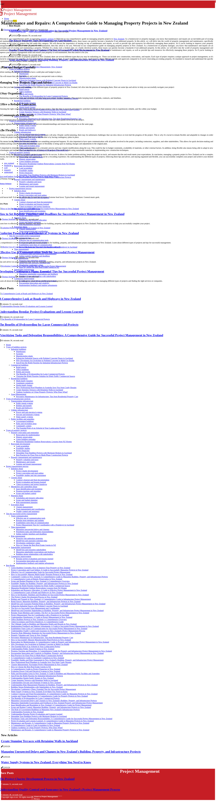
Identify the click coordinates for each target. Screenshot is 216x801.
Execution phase (17, 505)
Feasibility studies (23, 448)
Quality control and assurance (27, 511)
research (7, 170)
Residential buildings (19, 378)
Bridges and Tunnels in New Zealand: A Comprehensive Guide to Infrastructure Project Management (51, 599)
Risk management (18, 536)
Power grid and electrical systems (29, 412)
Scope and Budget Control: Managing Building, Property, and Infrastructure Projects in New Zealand (51, 707)
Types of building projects (16, 347)
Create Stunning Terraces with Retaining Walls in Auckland (39, 390)
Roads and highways (24, 408)
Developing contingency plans (28, 543)
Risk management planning (27, 502)
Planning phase (17, 496)
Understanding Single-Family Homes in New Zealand (32, 678)
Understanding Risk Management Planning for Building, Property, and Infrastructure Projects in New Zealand (54, 685)
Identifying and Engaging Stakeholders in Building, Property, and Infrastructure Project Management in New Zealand (57, 610)
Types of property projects (18, 32)
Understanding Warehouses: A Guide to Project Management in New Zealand (41, 617)
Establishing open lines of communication (32, 523)
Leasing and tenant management (28, 464)
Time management (18, 527)
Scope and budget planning (27, 500)
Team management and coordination (30, 509)
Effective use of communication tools (30, 518)
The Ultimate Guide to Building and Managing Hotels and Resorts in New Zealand (44, 624)
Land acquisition (22, 446)
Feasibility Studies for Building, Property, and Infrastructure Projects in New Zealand (44, 583)
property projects (47, 39)
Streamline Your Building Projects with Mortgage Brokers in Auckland (44, 453)
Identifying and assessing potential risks (31, 541)
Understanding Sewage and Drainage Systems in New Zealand (36, 683)
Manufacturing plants (24, 356)
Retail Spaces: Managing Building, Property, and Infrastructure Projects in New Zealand (45, 601)
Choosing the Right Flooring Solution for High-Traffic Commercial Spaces (45, 376)
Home (6, 19)
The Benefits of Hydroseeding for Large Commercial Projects (40, 374)
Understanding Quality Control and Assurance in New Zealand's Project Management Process (48, 631)
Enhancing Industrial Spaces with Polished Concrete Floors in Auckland (44, 358)
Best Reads (10, 565)
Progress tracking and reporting (28, 491)
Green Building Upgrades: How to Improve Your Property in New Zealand (40, 568)
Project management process (17, 466)
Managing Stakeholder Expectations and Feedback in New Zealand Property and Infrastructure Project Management (57, 703)
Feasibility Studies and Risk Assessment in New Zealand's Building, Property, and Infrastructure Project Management (57, 660)
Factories (19, 354)
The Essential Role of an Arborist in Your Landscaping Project (40, 428)
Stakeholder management (21, 547)
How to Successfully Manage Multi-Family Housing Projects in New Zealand (41, 574)
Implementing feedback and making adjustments (35, 563)
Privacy (37, 799)
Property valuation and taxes (27, 460)
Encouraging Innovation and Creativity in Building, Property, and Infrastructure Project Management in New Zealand (57, 653)
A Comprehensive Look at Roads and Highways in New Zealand (37, 592)
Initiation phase (17, 469)
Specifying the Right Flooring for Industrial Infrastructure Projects (42, 363)
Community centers (23, 426)
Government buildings (25, 421)
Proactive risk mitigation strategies (29, 538)
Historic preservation (24, 437)
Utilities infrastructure (19, 410)
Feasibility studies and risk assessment (31, 475)
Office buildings (22, 369)
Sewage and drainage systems (28, 415)
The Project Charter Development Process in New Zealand (34, 597)
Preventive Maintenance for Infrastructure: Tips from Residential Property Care (47, 396)
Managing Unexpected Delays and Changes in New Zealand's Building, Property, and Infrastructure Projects (54, 701)
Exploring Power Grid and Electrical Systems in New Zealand (35, 671)
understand (8, 172)
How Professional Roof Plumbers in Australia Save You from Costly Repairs (46, 387)
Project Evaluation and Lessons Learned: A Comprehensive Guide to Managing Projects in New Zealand (52, 721)
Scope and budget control (26, 493)
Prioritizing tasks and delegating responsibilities (34, 532)
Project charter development (27, 471)
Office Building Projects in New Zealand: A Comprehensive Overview (39, 619)
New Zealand (119, 39)
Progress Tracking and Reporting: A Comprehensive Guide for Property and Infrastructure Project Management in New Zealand (61, 651)
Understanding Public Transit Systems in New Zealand (32, 649)
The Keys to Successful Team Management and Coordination (35, 608)
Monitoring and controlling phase (24, 487)
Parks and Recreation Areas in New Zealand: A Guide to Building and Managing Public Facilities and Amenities (55, 674)
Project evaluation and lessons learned (31, 482)
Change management (24, 507)
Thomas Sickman (10, 30)
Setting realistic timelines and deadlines (31, 534)
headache (8, 165)
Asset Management (18, 394)
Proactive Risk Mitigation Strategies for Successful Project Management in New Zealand (46, 633)
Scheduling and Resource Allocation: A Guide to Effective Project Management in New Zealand (49, 590)
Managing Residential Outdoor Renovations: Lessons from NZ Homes (44, 442)
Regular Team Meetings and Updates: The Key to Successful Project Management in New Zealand (50, 613)
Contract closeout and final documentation (32, 480)
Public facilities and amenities (22, 419)
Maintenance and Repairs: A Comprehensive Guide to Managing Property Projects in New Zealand (50, 723)
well (6, 168)
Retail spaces (21, 367)
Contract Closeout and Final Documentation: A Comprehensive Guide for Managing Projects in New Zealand (54, 694)
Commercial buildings (19, 365)
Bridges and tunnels (24, 406)
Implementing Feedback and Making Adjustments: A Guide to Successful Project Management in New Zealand (55, 626)
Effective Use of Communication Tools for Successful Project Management (40, 572)
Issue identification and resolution (29, 489)
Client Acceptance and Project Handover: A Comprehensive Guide (37, 622)
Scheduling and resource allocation (30, 498)
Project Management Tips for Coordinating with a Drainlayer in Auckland (45, 525)
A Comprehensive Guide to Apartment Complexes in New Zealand (37, 658)
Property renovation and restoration (25, 433)
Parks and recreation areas (26, 424)
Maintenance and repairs (25, 462)
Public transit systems (24, 403)
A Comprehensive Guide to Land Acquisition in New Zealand (35, 725)
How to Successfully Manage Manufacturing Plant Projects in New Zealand (41, 640)
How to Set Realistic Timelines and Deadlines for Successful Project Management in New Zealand (50, 595)
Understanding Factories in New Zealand (27, 712)
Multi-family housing (24, 381)
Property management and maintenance (40, 32)
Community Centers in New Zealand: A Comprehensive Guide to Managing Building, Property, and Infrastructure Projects (59, 577)
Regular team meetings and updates (30, 520)
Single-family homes (24, 385)
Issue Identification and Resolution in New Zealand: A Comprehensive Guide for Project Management (51, 705)
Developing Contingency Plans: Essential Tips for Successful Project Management (43, 689)
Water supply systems (24, 417)
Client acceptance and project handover (31, 484)
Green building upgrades (26, 439)
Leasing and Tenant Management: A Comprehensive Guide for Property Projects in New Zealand (49, 696)
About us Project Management (46, 796)
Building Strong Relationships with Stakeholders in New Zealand (37, 687)
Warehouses (21, 351)
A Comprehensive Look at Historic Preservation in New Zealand (36, 579)
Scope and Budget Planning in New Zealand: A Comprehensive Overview (40, 581)
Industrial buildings (18, 349)
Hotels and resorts (23, 372)
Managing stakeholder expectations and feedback (35, 552)
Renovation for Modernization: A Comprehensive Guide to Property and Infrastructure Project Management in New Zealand (60, 642)
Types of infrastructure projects (18, 399)
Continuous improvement (21, 556)
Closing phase (16, 478)
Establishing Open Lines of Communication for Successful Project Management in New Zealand (49, 628)
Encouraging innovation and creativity (31, 561)
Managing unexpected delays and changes (32, 529)
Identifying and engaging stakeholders (31, 550)
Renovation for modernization (28, 435)
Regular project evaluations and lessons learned (34, 559)
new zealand (9, 163)
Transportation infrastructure (22, 401)
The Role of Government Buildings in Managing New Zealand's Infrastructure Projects (45, 710)
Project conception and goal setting (30, 473)
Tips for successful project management (21, 514)
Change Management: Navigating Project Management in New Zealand (39, 664)
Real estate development (20, 444)
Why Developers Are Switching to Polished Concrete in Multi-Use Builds (45, 360)
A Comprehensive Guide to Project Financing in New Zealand (35, 669)
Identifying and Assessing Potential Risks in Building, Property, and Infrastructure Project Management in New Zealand (58, 604)
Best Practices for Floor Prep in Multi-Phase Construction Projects (42, 455)
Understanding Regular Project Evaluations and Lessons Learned (36, 714)
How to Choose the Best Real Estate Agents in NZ (36, 545)
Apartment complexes (24, 383)
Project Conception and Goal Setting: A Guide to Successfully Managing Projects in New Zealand (49, 570)
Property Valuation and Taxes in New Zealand (29, 635)
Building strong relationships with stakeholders (34, 554)
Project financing (22, 451)
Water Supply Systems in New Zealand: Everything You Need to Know (39, 692)
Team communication (19, 516)
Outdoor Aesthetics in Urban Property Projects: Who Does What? (42, 392)
